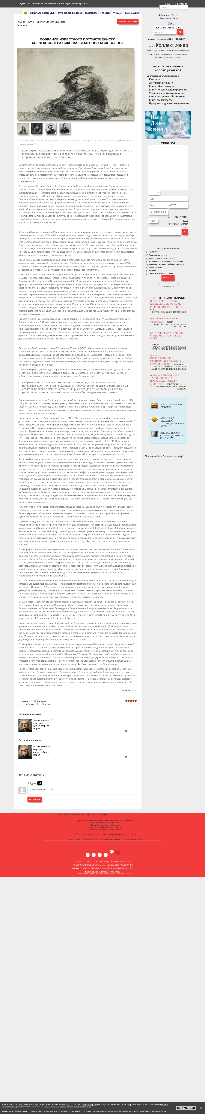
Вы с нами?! (132, 12)
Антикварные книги (161, 82)
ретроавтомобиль (174, 57)
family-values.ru (129, 690)
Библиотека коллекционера (51, 21)
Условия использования (119, 865)
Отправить (34, 799)
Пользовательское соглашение (88, 865)
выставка (166, 50)
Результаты (162, 284)
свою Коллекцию (98, 823)
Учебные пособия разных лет (167, 93)
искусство (154, 53)
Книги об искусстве (161, 100)
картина (157, 51)
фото (183, 50)
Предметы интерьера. (158, 255)
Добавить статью (128, 21)
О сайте (88, 861)
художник (159, 39)
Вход (167, 3)
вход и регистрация (89, 1105)
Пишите (78, 861)
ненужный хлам (155, 267)
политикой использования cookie (117, 873)
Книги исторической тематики (167, 96)
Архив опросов (172, 284)
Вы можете (91, 12)
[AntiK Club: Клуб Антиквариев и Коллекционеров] (25, 12)
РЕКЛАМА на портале (120, 861)
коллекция (178, 38)
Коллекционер (172, 44)
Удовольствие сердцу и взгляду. (162, 258)
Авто (165, 57)
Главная (21, 21)
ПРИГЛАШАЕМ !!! (101, 861)
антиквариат (165, 54)
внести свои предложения (96, 834)
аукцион (151, 46)
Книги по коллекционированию (168, 89)
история (158, 57)
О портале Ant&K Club (42, 12)
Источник (23, 701)
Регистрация (180, 3)
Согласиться (186, 1108)
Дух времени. (154, 252)
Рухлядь (152, 270)
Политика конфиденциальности (79, 1107)
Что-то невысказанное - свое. (161, 274)
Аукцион (117, 12)
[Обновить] (184, 192)
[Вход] (39, 783)
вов (187, 51)
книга (166, 39)
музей (150, 50)
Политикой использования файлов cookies (134, 1111)
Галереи (105, 12)
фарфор (177, 50)
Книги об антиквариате (163, 86)
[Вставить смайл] (187, 192)
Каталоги (22, 25)
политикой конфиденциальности (88, 873)
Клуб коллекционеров (69, 12)
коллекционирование (179, 54)
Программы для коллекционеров (169, 103)
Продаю (151, 39)
